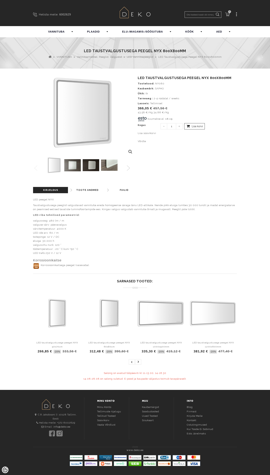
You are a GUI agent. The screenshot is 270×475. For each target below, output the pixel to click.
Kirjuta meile (195, 416)
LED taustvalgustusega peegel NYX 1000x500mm (161, 344)
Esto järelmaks (196, 433)
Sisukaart (148, 420)
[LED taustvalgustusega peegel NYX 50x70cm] (57, 313)
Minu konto (104, 407)
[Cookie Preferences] (5, 470)
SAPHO (159, 88)
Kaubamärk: (146, 88)
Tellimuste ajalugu (109, 411)
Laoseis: (144, 103)
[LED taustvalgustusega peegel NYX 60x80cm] (109, 313)
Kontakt (191, 420)
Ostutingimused (197, 424)
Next (129, 168)
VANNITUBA (56, 31)
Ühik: (141, 93)
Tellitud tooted (106, 416)
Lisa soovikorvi (147, 133)
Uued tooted (150, 416)
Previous (36, 168)
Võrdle (142, 141)
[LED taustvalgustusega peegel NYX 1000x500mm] (161, 313)
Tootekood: (146, 83)
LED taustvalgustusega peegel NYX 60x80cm (109, 344)
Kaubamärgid (150, 407)
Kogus (142, 125)
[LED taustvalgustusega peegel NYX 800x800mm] (130, 151)
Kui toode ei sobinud (200, 429)
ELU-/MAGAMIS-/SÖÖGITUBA (142, 31)
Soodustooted (150, 411)
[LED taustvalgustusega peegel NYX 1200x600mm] (213, 313)
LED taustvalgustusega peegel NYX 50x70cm (57, 344)
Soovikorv (103, 420)
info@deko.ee (61, 426)
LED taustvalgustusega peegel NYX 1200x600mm (213, 344)
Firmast (192, 411)
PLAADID (93, 31)
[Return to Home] (50, 57)
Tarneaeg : (145, 98)
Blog (190, 407)
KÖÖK (189, 31)
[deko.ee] (135, 13)
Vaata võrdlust (106, 424)
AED (219, 31)
